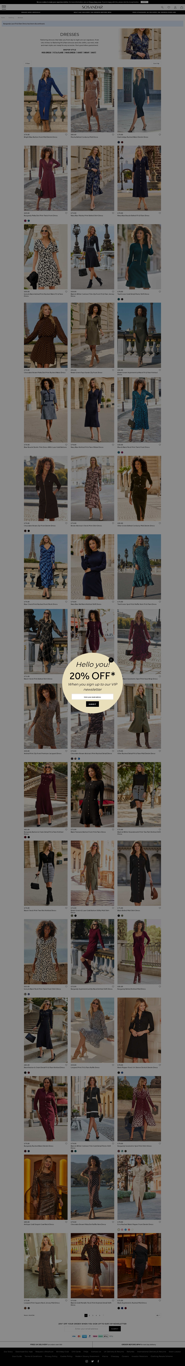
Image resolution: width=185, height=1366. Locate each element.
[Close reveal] (111, 660)
